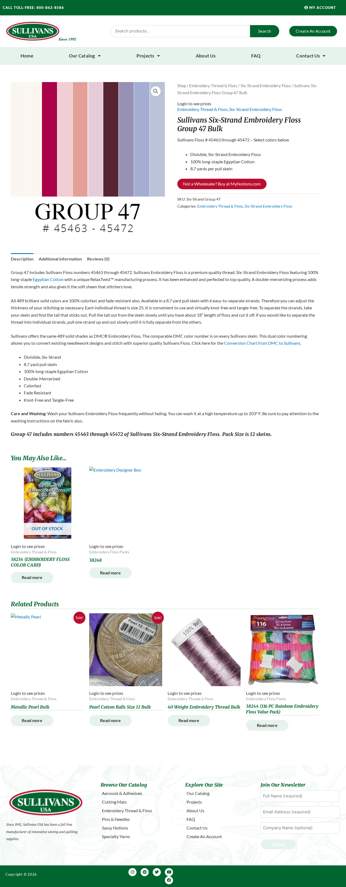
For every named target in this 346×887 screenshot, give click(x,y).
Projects (145, 56)
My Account (322, 7)
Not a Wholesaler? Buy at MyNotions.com (222, 183)
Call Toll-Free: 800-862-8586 (33, 7)
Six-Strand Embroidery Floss (266, 85)
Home (27, 56)
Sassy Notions (115, 827)
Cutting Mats (114, 801)
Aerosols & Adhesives (122, 793)
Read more (32, 577)
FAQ (256, 56)
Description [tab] (22, 258)
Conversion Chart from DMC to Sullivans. (262, 343)
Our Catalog (82, 56)
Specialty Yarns (116, 836)
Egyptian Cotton (48, 279)
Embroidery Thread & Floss (213, 85)
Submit (278, 844)
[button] (156, 91)
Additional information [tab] (60, 258)
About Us (205, 56)
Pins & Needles (116, 819)
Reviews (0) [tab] (98, 258)
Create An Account (204, 836)
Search (264, 31)
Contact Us (308, 56)
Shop (181, 85)
